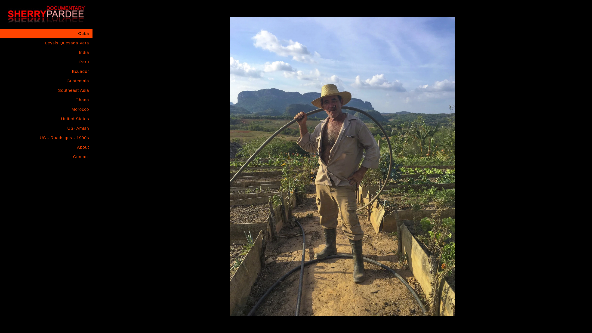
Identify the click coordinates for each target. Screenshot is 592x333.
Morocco (80, 109)
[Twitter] (84, 169)
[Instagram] (75, 169)
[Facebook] (66, 169)
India (84, 52)
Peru (84, 62)
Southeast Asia (73, 90)
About (83, 147)
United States (75, 119)
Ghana (82, 100)
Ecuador (80, 71)
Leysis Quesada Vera (67, 43)
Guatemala (78, 81)
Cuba (83, 33)
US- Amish (78, 128)
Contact (81, 156)
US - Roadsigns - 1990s (64, 138)
